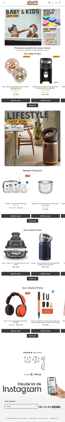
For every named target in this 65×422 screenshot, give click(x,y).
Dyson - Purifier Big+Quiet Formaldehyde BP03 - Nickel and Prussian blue (45, 263)
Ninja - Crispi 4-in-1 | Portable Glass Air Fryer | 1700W (16, 263)
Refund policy (23, 418)
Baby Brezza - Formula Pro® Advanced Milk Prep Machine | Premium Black (45, 87)
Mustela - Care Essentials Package (15, 203)
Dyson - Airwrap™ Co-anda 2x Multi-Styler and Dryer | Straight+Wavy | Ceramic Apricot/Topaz (45, 321)
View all (32, 105)
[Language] (49, 3)
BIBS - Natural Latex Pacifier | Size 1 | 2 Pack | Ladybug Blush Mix (15, 87)
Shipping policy (54, 418)
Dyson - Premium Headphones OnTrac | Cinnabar (16, 321)
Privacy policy (33, 418)
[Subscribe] (36, 406)
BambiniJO (15, 418)
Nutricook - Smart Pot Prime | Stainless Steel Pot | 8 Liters (45, 204)
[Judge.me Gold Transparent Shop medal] (36, 359)
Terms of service (43, 418)
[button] (4, 3)
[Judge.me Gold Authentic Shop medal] (27, 359)
